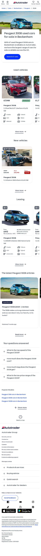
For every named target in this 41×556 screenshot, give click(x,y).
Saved (33, 4)
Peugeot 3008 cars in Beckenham (14, 401)
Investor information (8, 447)
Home (4, 8)
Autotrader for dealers (16, 485)
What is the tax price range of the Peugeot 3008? (21, 377)
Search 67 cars (12, 57)
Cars (9, 8)
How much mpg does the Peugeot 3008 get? (21, 368)
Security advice (6, 437)
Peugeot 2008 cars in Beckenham (14, 398)
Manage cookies (7, 461)
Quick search (12, 479)
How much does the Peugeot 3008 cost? (21, 360)
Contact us (5, 439)
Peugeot (27, 8)
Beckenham (18, 8)
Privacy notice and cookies (10, 449)
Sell (8, 4)
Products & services (15, 467)
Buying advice (13, 473)
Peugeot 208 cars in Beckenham (14, 394)
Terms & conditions (7, 452)
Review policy (6, 454)
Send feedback (10, 498)
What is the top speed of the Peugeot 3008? (19, 351)
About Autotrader (7, 442)
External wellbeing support (10, 457)
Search (38, 4)
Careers (4, 444)
